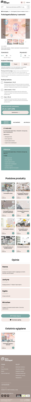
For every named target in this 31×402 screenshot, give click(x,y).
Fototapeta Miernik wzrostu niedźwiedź (8, 212)
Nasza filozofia (4, 369)
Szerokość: (5, 52)
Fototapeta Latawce (8, 229)
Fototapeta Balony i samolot (8, 344)
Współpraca (19, 377)
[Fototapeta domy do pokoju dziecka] (8, 240)
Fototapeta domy (8, 193)
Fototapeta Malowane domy (23, 212)
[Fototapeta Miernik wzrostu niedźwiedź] (8, 204)
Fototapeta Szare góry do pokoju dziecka (23, 230)
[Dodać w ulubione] (13, 184)
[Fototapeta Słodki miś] (23, 240)
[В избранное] (22, 2)
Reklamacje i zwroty (20, 375)
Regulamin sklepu (20, 371)
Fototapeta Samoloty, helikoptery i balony (23, 194)
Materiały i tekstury (20, 367)
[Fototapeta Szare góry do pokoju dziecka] (23, 222)
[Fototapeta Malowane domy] (23, 204)
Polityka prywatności (20, 373)
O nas (2, 367)
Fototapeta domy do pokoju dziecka (8, 247)
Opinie (2, 371)
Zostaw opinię (16, 320)
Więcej (13, 197)
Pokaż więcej (16, 316)
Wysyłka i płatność (20, 369)
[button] (5, 42)
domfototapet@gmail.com (9, 390)
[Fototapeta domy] (8, 187)
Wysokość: (23, 52)
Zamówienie (15, 112)
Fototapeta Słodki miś (23, 247)
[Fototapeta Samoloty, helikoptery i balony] (23, 187)
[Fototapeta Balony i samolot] (8, 337)
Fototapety (5, 11)
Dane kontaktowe (5, 373)
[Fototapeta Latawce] (8, 222)
